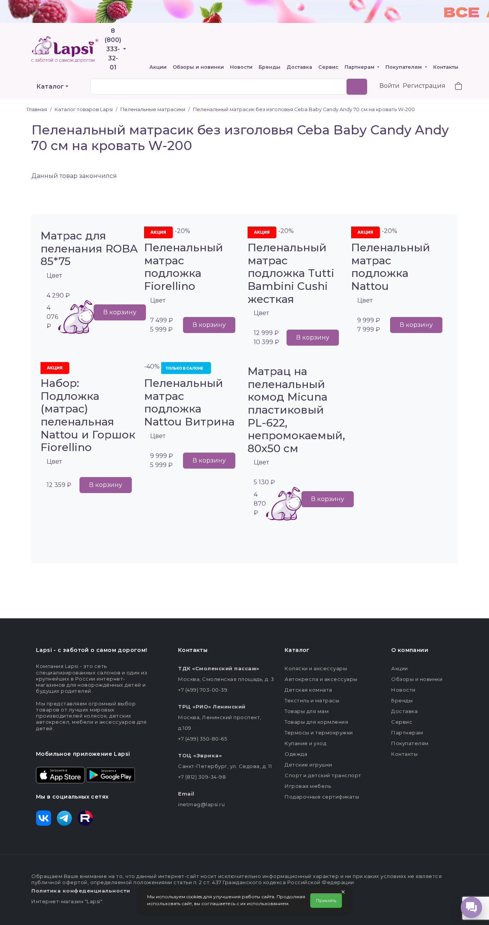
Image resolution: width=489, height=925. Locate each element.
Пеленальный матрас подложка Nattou (390, 267)
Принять (326, 900)
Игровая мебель (308, 786)
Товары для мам (307, 711)
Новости (241, 67)
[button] (453, 87)
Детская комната (308, 690)
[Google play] (110, 774)
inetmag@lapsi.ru (201, 804)
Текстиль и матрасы (312, 700)
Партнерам (360, 67)
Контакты (445, 67)
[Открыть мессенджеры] (471, 907)
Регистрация (424, 85)
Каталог (50, 86)
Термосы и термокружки (319, 732)
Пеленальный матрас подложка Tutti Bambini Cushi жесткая (291, 273)
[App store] (60, 774)
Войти (389, 85)
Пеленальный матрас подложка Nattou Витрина (189, 402)
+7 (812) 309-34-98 (202, 777)
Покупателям (404, 67)
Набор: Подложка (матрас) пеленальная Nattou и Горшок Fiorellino (87, 415)
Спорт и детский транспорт (323, 775)
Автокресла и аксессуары (321, 679)
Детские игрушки (308, 765)
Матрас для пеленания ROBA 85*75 (89, 248)
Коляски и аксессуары (316, 668)
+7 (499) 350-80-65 (202, 739)
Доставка (299, 67)
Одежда (296, 754)
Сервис (328, 67)
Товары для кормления (316, 722)
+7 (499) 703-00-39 (202, 690)
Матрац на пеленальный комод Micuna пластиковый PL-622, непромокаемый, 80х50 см (296, 410)
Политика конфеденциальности (80, 891)
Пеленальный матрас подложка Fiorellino (183, 267)
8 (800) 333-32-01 (113, 49)
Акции (158, 67)
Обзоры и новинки (198, 67)
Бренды (269, 67)
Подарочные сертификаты (322, 797)
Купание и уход (305, 743)
